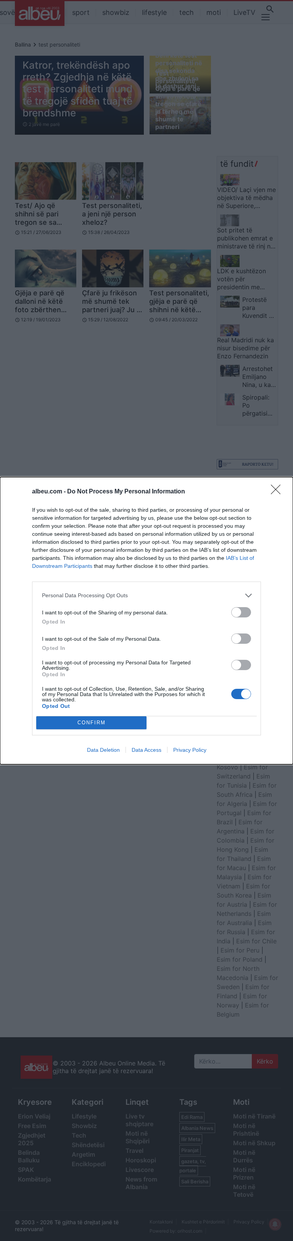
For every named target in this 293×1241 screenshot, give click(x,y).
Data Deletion (103, 750)
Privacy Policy (189, 750)
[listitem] (146, 595)
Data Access (146, 750)
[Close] (278, 492)
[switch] (241, 612)
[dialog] (146, 620)
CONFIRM (91, 722)
